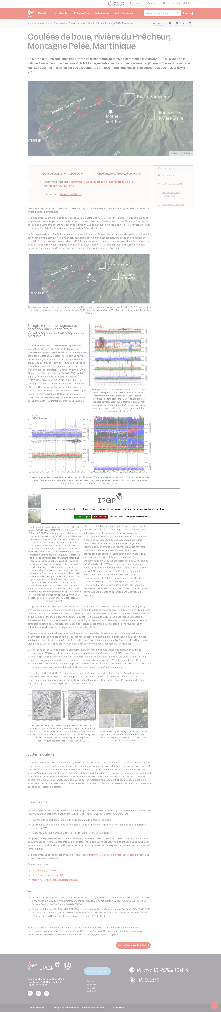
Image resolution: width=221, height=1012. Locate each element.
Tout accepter (83, 516)
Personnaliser (116, 516)
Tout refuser (100, 516)
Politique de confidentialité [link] (136, 516)
